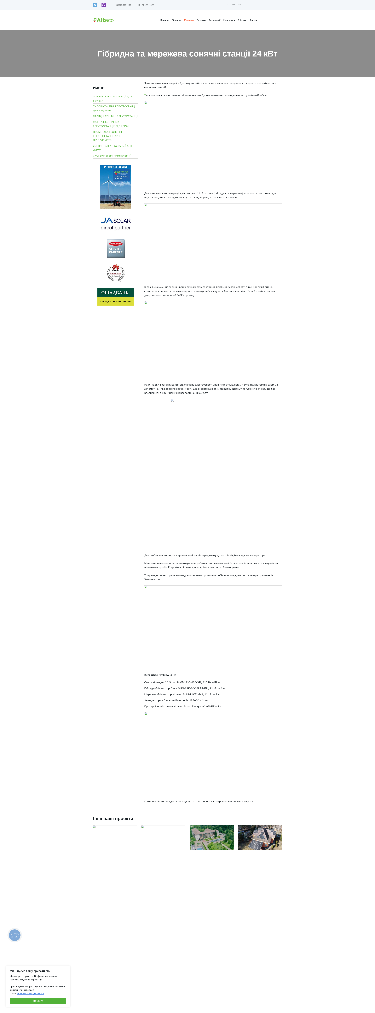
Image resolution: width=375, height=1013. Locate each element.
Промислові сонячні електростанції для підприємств (107, 136)
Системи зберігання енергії (112, 155)
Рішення (176, 19)
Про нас (164, 19)
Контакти (254, 19)
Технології (214, 19)
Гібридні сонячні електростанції (115, 116)
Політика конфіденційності (30, 993)
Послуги (201, 19)
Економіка (229, 19)
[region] (38, 986)
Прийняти (38, 1000)
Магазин (189, 19)
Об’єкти (242, 19)
